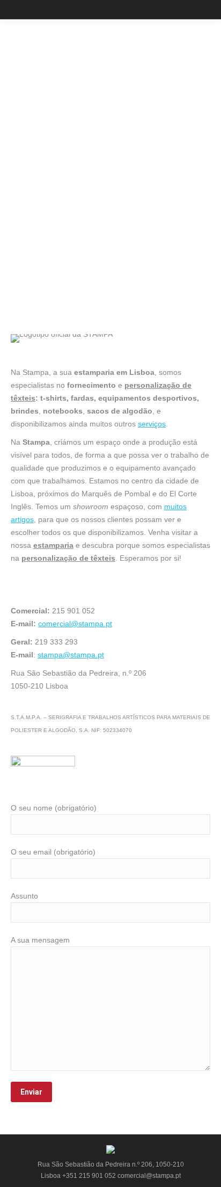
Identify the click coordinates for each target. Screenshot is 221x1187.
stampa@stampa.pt (71, 654)
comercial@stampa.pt (75, 623)
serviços (152, 423)
